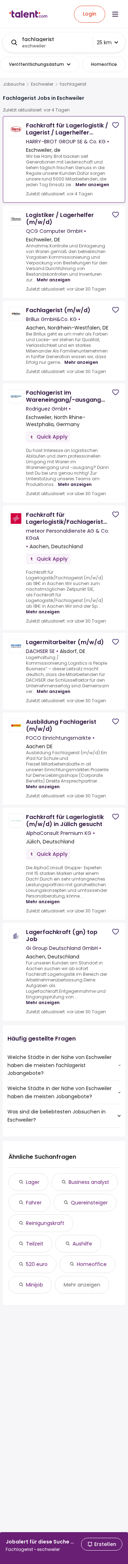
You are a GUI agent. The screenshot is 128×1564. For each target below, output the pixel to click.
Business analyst (89, 1182)
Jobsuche (14, 84)
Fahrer (34, 1202)
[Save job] (115, 125)
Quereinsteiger (89, 1202)
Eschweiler (42, 84)
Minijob (34, 1284)
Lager (32, 1182)
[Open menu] (115, 14)
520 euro (37, 1264)
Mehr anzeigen (92, 185)
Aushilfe (82, 1243)
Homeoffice (92, 1264)
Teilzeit (34, 1243)
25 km (104, 42)
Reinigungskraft (45, 1223)
